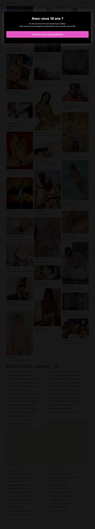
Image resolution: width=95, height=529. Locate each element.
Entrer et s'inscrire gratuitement (47, 34)
